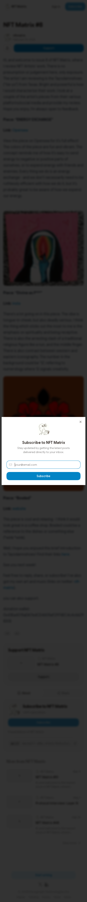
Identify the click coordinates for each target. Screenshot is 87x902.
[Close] (80, 421)
